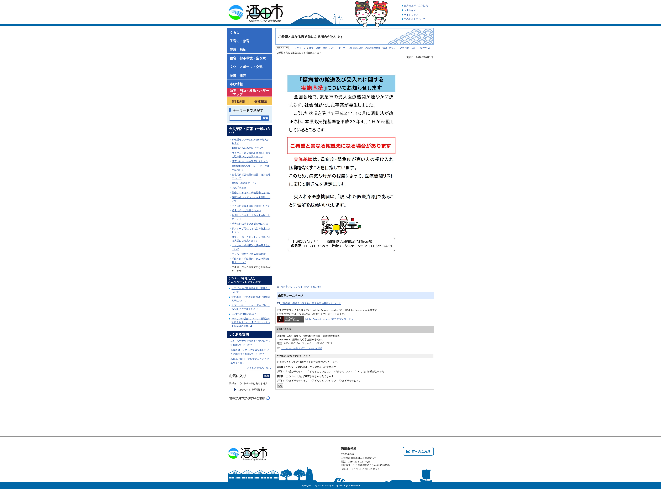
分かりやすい (296, 371)
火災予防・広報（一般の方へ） (415, 48)
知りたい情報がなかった (371, 371)
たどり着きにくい (351, 380)
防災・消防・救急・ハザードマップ (327, 48)
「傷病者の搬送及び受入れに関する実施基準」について (310, 303)
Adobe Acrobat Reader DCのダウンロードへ (329, 319)
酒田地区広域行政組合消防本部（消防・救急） (372, 48)
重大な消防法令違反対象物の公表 (250, 223)
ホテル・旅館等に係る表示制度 (249, 254)
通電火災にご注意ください (246, 210)
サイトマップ (411, 14)
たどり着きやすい (298, 380)
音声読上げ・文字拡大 (416, 5)
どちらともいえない (320, 371)
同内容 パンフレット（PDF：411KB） (301, 286)
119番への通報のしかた (244, 183)
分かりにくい (344, 371)
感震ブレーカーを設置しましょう (250, 161)
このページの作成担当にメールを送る (301, 348)
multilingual (410, 10)
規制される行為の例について (247, 148)
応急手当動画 (239, 187)
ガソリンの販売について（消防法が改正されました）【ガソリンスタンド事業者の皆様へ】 (251, 322)
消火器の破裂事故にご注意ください (251, 205)
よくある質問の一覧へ (259, 368)
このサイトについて (415, 19)
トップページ (299, 48)
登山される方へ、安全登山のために (251, 192)
